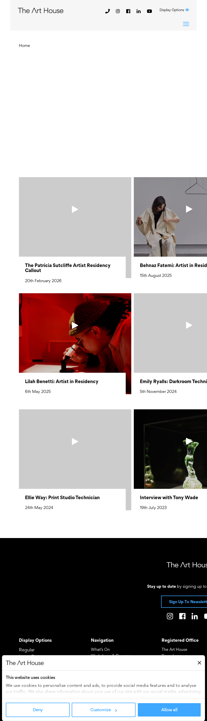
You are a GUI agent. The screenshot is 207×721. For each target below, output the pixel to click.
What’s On (100, 649)
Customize (100, 710)
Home (24, 45)
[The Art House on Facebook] (129, 11)
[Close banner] (199, 662)
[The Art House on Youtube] (149, 11)
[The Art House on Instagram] (118, 11)
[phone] (107, 11)
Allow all (169, 710)
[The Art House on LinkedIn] (139, 11)
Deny (38, 710)
